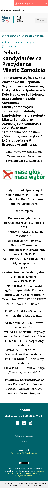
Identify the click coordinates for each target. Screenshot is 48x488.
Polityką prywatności (14, 485)
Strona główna (10, 35)
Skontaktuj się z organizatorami (24, 415)
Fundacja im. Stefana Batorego (24, 453)
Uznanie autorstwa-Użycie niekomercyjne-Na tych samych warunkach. (25, 473)
